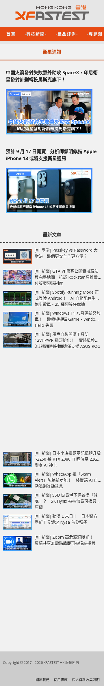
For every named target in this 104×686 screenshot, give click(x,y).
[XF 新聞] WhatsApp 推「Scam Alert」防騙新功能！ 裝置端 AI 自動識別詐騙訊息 (66, 480)
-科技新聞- (35, 34)
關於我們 (42, 679)
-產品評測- (66, 34)
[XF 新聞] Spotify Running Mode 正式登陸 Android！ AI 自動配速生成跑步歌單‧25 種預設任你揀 (67, 298)
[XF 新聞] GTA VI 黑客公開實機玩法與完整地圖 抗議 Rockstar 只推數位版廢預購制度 (67, 277)
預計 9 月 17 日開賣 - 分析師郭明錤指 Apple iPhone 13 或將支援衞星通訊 (51, 154)
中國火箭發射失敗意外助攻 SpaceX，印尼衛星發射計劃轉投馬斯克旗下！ (52, 76)
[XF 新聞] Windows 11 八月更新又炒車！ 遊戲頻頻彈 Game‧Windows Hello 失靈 (68, 319)
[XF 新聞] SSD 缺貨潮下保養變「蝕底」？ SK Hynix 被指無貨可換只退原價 (68, 501)
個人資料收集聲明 (86, 679)
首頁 (11, 34)
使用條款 (61, 679)
